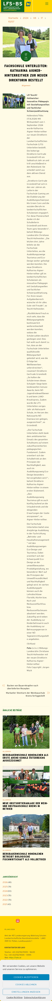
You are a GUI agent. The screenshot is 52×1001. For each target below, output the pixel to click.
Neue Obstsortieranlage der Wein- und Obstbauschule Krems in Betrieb (25, 806)
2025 (5, 887)
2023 (5, 895)
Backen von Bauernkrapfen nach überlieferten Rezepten (22, 687)
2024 (5, 891)
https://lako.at (15, 957)
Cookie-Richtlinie (15, 997)
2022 (5, 900)
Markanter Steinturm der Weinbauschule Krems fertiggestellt (25, 694)
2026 (5, 882)
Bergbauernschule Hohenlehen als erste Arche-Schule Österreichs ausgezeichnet (26, 758)
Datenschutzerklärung (35, 997)
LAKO (8, 929)
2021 (5, 904)
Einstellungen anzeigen (26, 992)
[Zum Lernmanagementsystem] (9, 921)
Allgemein (26, 85)
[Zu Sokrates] (17, 921)
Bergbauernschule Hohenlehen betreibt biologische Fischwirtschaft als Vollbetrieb (24, 856)
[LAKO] (17, 5)
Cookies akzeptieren (26, 977)
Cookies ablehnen (26, 984)
